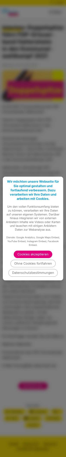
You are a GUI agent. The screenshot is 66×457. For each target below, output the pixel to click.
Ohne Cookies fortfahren (33, 263)
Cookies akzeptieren (33, 254)
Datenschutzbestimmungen (33, 273)
